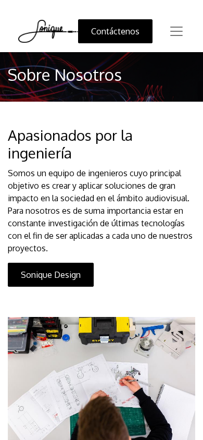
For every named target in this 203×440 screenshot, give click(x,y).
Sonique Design (51, 275)
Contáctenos (115, 31)
